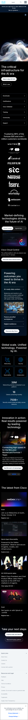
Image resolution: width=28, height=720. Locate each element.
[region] (14, 712)
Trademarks (4, 697)
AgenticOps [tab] (18, 228)
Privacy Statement (13, 713)
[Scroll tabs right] (25, 228)
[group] (14, 451)
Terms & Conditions (6, 683)
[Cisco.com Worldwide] (3, 2)
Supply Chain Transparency (8, 700)
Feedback (3, 676)
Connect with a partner (7, 667)
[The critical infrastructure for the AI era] (25, 15)
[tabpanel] (14, 246)
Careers (3, 663)
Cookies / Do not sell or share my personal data (13, 690)
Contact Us (4, 660)
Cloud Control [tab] (7, 228)
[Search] (21, 2)
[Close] (25, 706)
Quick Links (4, 653)
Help (2, 680)
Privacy (3, 687)
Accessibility (4, 694)
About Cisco (4, 656)
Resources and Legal (7, 673)
